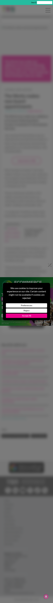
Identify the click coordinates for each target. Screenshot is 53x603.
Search (34, 2)
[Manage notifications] (46, 596)
